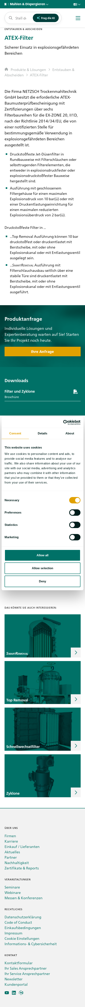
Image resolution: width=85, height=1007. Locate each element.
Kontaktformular (19, 962)
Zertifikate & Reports (22, 867)
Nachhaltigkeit (17, 862)
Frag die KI (48, 18)
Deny (42, 581)
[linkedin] (14, 992)
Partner (11, 857)
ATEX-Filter (39, 74)
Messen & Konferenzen (23, 897)
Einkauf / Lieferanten (22, 846)
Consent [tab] (15, 433)
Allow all (43, 555)
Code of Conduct (18, 922)
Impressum (13, 932)
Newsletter (14, 978)
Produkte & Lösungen (28, 69)
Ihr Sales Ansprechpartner (26, 968)
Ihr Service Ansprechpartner (27, 973)
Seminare (12, 887)
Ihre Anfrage (42, 352)
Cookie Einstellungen (22, 938)
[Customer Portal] (21, 992)
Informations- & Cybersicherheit (31, 943)
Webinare (13, 892)
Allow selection (42, 568)
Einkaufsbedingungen (23, 927)
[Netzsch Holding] (6, 4)
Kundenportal (16, 984)
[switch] (74, 512)
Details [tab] (42, 433)
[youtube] (7, 992)
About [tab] (69, 433)
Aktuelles (12, 851)
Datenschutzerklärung (23, 916)
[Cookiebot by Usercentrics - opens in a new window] (63, 422)
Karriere (11, 841)
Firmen (10, 835)
